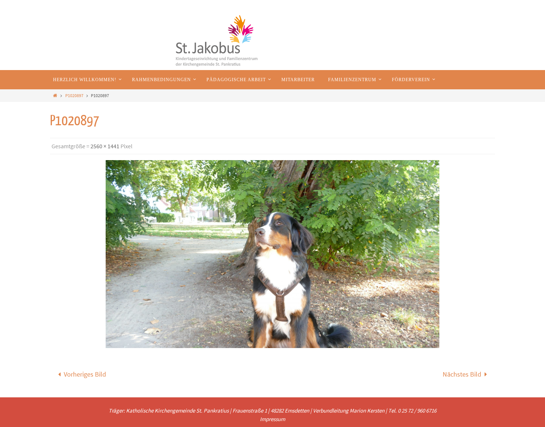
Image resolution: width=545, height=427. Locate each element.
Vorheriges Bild (85, 374)
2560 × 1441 (104, 146)
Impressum (272, 419)
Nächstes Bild (462, 374)
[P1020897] (272, 254)
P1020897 (74, 95)
